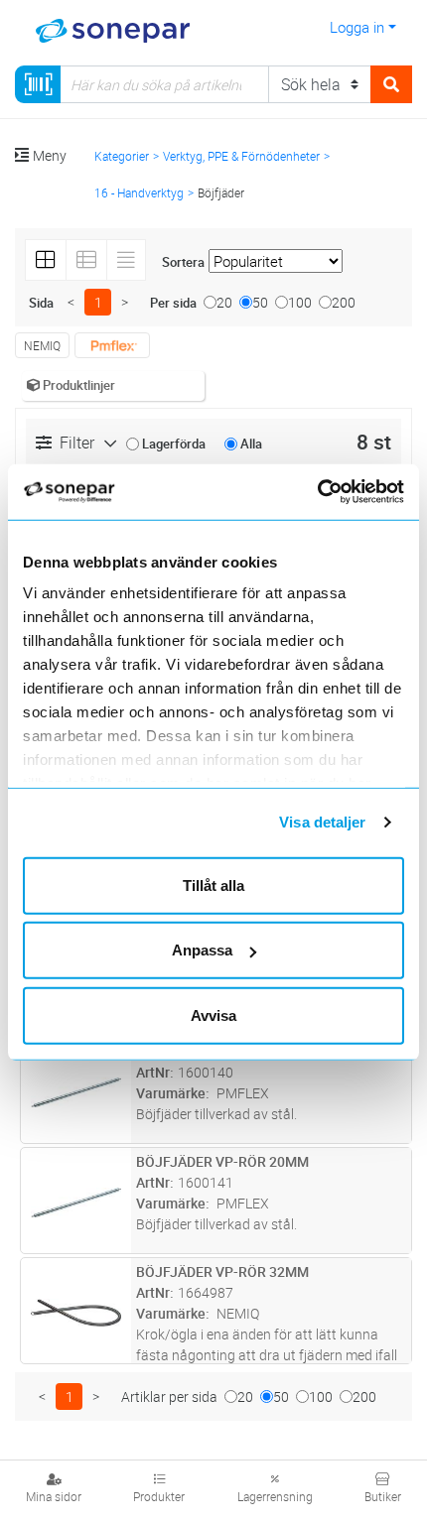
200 (344, 302)
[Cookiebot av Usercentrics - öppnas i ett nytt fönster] (340, 492)
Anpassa (202, 950)
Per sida (173, 303)
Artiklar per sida (169, 1396)
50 (260, 302)
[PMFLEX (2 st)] (112, 345)
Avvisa (213, 1014)
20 (224, 302)
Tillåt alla (213, 884)
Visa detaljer (322, 822)
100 (300, 302)
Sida (41, 303)
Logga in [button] (357, 27)
